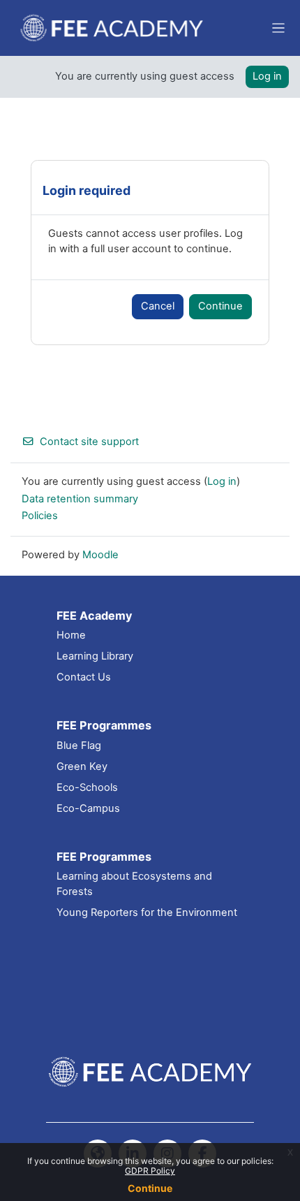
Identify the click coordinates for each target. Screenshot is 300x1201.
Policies (40, 515)
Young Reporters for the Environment (147, 912)
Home (71, 635)
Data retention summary (80, 499)
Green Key (82, 766)
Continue (150, 1188)
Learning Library (95, 656)
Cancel (157, 306)
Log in (267, 76)
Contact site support (89, 441)
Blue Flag (79, 745)
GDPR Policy (150, 1170)
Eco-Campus (88, 808)
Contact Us (84, 677)
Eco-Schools (87, 787)
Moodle (100, 554)
